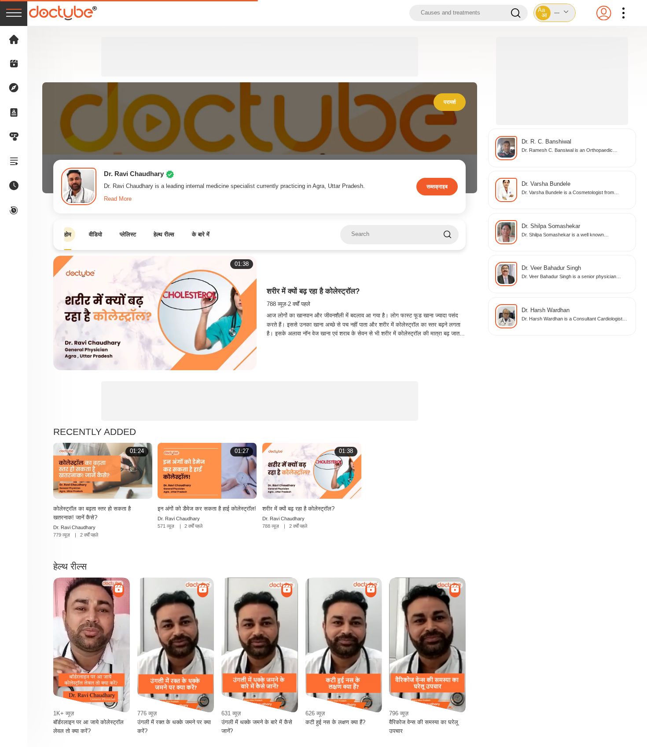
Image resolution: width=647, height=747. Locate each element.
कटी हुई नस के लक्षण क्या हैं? (335, 722)
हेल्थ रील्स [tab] (164, 234)
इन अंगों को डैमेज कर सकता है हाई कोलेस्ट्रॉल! (207, 508)
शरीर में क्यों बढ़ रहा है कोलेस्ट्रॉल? (313, 291)
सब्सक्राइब (437, 186)
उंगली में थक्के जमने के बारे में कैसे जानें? (256, 726)
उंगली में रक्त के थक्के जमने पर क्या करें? (174, 726)
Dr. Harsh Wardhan (546, 310)
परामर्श (450, 102)
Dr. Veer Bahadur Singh (551, 268)
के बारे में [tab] (201, 234)
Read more (118, 199)
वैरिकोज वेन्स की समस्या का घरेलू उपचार (423, 726)
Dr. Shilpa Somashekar (551, 226)
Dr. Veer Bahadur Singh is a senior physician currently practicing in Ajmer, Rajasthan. (569, 277)
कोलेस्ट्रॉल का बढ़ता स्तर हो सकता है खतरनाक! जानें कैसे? (92, 513)
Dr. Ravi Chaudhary (74, 527)
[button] (554, 13)
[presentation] (13, 13)
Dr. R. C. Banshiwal (546, 142)
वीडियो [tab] (95, 234)
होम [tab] (67, 234)
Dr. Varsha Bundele (546, 184)
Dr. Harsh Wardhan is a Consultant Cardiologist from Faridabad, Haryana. (572, 319)
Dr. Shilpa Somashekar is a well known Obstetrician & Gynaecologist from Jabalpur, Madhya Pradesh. (569, 235)
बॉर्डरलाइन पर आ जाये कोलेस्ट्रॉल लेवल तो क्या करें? (88, 726)
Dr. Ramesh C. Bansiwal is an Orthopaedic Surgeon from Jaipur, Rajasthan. (567, 150)
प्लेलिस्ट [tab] (128, 234)
